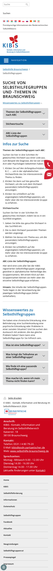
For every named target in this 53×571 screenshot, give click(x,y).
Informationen (10, 499)
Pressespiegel (10, 557)
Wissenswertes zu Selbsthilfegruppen (21, 102)
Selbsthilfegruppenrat (14, 550)
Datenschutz (9, 506)
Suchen (6, 13)
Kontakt (40, 470)
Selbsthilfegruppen (12, 515)
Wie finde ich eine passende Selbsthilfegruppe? (21, 368)
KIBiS (6, 486)
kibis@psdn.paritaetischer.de (28, 447)
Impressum (9, 563)
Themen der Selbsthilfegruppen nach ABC (23, 113)
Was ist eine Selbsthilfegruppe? (23, 345)
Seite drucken (15, 398)
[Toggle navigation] (6, 60)
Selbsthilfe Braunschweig (15, 69)
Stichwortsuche (14, 123)
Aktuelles (8, 528)
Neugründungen (11, 544)
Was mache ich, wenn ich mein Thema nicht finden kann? (23, 380)
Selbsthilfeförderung (13, 493)
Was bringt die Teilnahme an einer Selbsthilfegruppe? (22, 356)
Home (6, 480)
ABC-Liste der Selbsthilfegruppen (16, 134)
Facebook (8, 522)
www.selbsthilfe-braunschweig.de (29, 451)
